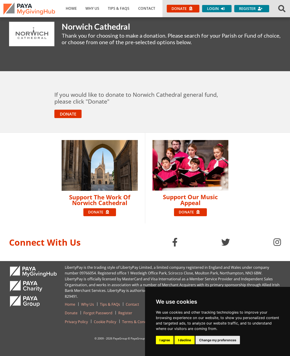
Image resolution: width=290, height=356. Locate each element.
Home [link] (71, 8)
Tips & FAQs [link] (118, 8)
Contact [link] (146, 8)
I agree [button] (165, 340)
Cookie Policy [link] (105, 321)
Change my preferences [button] (217, 340)
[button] (282, 8)
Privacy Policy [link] (76, 321)
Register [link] (125, 312)
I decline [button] (184, 340)
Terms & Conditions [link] (139, 321)
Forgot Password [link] (97, 312)
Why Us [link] (92, 8)
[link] (29, 8)
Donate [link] (71, 312)
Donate (68, 114)
